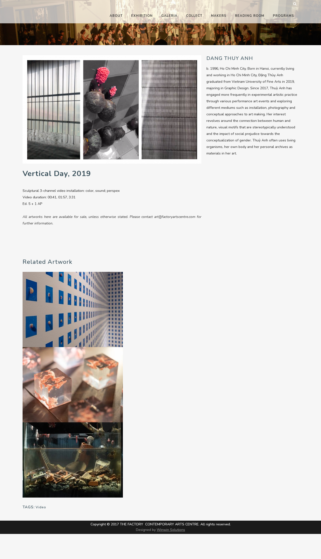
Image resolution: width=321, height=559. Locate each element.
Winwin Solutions (171, 529)
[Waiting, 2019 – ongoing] (73, 384)
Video (41, 507)
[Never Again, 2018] (73, 309)
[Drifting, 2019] (73, 459)
